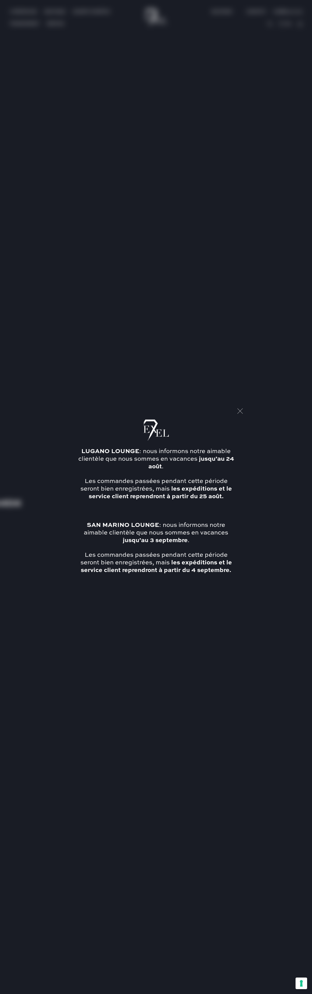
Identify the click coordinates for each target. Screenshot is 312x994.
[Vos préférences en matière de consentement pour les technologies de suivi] (301, 983)
